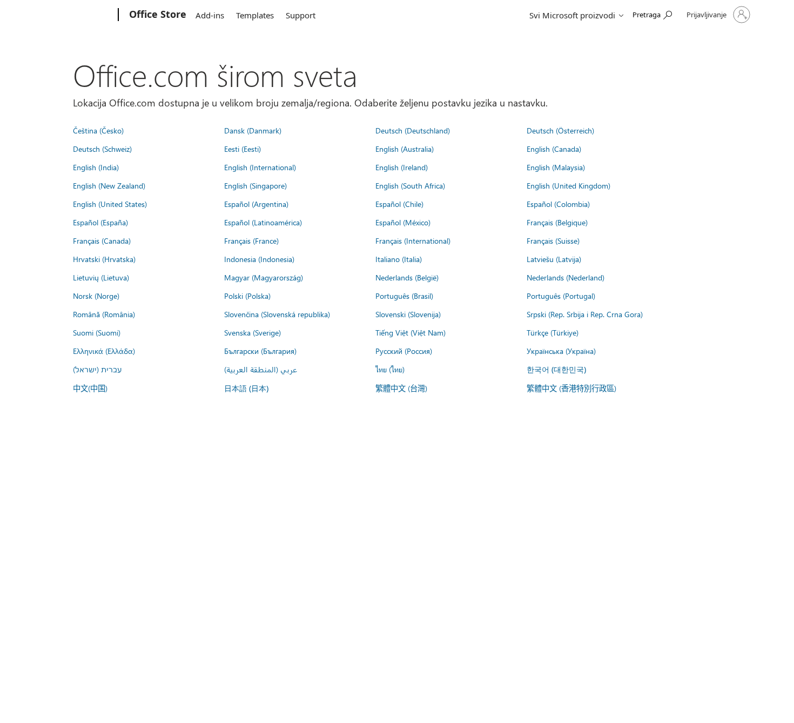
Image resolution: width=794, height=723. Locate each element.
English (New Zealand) (109, 185)
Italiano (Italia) (398, 258)
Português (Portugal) (561, 295)
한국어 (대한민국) (556, 369)
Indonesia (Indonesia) (259, 258)
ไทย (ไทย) (390, 369)
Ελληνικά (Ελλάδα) (104, 350)
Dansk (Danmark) (252, 130)
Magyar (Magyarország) (263, 277)
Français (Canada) (102, 240)
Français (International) (412, 240)
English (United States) (110, 203)
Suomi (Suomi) (96, 332)
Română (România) (104, 314)
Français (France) (251, 240)
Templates (255, 15)
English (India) (96, 167)
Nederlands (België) (407, 277)
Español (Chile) (399, 203)
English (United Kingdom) (568, 185)
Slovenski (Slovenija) (408, 314)
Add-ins (210, 15)
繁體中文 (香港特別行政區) (571, 388)
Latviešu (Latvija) (554, 258)
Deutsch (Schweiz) (102, 148)
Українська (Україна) (561, 350)
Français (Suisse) (553, 240)
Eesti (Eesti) (242, 148)
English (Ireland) (401, 167)
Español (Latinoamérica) (263, 222)
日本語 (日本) (246, 388)
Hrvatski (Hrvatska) (104, 258)
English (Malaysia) (556, 167)
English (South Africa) (410, 185)
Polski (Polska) (247, 295)
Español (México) (402, 222)
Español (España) (100, 222)
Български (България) (260, 350)
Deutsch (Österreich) (560, 130)
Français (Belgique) (557, 222)
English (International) (260, 167)
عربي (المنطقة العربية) (260, 369)
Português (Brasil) (404, 295)
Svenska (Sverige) (252, 332)
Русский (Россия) (403, 350)
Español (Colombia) (558, 203)
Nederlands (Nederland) (565, 277)
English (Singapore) (255, 185)
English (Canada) (554, 148)
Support (300, 15)
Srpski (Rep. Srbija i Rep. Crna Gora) (585, 314)
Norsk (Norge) (96, 295)
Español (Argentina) (256, 203)
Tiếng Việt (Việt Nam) (410, 332)
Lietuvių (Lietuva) (101, 277)
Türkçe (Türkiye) (552, 332)
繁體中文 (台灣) (401, 388)
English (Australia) (404, 148)
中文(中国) (90, 388)
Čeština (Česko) (98, 130)
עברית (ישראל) (97, 369)
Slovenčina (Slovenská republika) (277, 314)
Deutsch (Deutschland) (412, 130)
